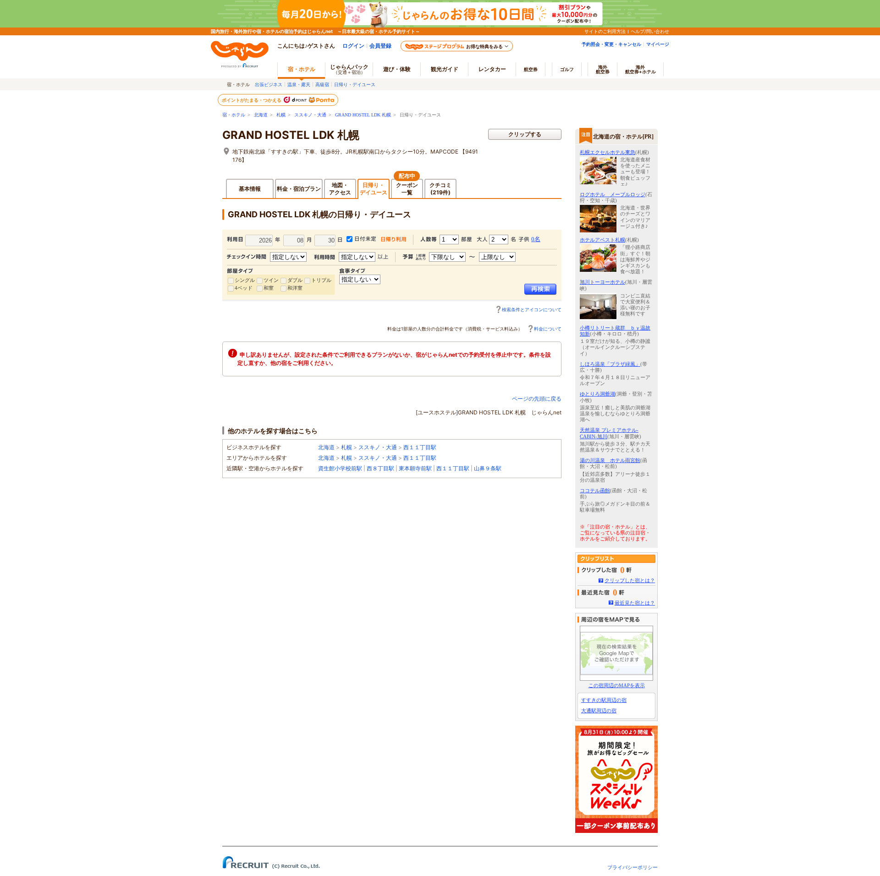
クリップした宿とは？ (630, 580)
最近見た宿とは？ (635, 603)
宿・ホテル (233, 114)
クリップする (524, 134)
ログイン (353, 45)
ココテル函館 (595, 490)
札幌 (281, 114)
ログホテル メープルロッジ (612, 194)
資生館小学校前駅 (340, 468)
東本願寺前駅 (415, 468)
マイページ (657, 44)
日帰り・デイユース (354, 84)
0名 (535, 239)
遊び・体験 (397, 69)
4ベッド (244, 288)
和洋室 (294, 288)
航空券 (531, 69)
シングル (245, 280)
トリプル (321, 280)
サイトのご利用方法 (605, 31)
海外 (603, 69)
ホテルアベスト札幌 (602, 239)
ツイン (271, 280)
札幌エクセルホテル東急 (607, 152)
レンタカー (492, 69)
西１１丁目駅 (419, 447)
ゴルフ (567, 69)
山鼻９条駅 (487, 468)
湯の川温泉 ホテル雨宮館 (610, 460)
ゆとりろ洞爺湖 (597, 394)
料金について (547, 328)
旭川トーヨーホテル (602, 282)
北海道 (261, 114)
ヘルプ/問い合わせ (650, 31)
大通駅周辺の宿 (598, 710)
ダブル (294, 280)
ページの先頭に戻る (536, 398)
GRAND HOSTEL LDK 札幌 (363, 114)
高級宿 (322, 84)
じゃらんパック (349, 69)
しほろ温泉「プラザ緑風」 (610, 364)
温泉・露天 (298, 84)
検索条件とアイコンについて (531, 309)
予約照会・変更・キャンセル (611, 44)
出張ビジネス (268, 84)
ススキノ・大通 (310, 114)
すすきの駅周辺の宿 (604, 700)
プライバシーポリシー (632, 867)
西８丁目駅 (380, 468)
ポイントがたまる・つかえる (252, 100)
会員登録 (380, 45)
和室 (269, 288)
